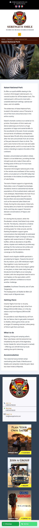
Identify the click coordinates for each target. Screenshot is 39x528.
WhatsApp (8, 524)
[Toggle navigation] (19, 34)
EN (16, 7)
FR (19, 7)
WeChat (26, 524)
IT (22, 7)
